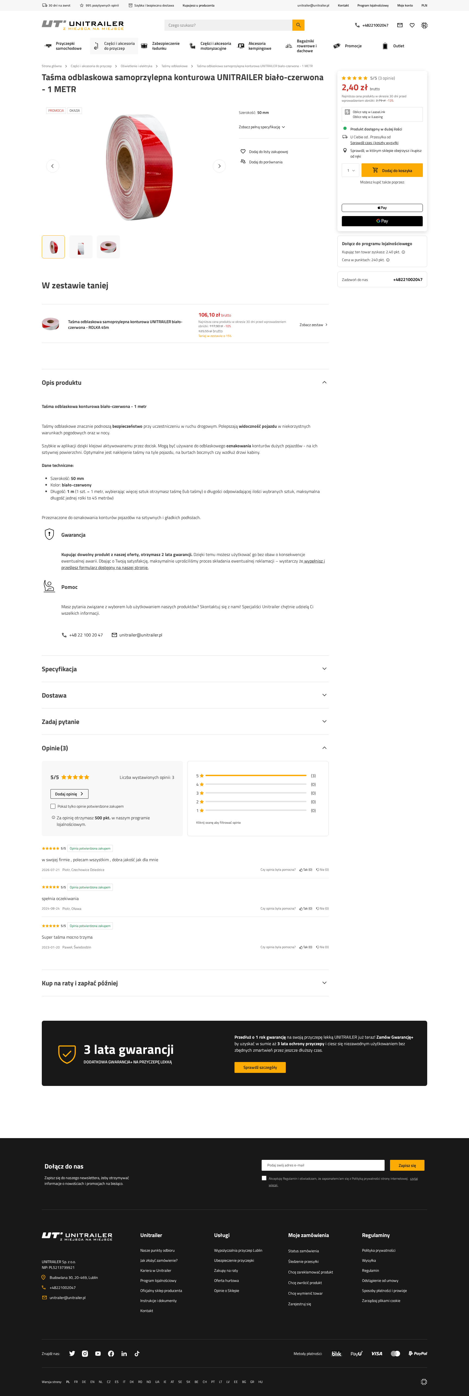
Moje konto (405, 5)
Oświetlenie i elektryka (136, 65)
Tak (306, 869)
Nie (323, 869)
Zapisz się (407, 1165)
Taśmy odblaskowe (174, 65)
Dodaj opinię (66, 794)
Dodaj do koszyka (396, 170)
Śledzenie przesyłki (303, 1261)
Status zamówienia (303, 1251)
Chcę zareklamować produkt (310, 1272)
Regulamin (370, 1270)
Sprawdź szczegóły (260, 1067)
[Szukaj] (298, 25)
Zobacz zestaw (311, 324)
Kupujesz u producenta (198, 5)
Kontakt (343, 5)
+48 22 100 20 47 (86, 635)
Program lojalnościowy (373, 5)
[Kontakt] (87, 1243)
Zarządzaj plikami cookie (381, 1300)
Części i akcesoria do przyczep (91, 65)
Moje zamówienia (308, 1235)
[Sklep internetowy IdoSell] (424, 1382)
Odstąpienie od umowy (380, 1280)
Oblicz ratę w (369, 112)
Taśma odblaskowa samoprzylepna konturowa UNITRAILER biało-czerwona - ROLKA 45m (125, 324)
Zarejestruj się (299, 1304)
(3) (386, 78)
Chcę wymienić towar (305, 1293)
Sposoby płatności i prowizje (384, 1290)
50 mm (263, 112)
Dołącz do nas (64, 1166)
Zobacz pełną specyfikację (259, 127)
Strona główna (52, 65)
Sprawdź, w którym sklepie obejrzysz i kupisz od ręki (386, 153)
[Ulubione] (412, 25)
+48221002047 (375, 25)
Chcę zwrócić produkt (305, 1282)
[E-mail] (400, 25)
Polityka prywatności (378, 1250)
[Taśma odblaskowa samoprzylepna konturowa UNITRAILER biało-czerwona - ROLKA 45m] (50, 324)
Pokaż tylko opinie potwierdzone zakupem (91, 806)
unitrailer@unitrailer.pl (140, 635)
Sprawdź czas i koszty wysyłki (374, 142)
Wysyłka (369, 1260)
